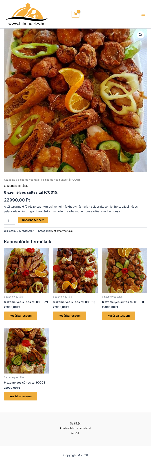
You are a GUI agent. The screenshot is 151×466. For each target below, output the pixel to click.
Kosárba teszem (33, 220)
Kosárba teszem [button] (20, 315)
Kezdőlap (9, 179)
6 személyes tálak (29, 179)
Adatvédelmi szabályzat (75, 428)
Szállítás (75, 423)
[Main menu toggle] (143, 14)
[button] (140, 34)
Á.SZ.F (75, 433)
